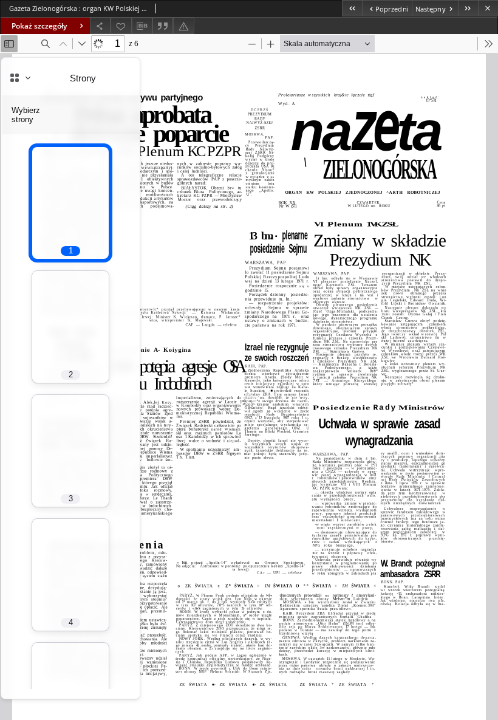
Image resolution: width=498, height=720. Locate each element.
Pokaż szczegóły (39, 26)
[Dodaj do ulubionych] (121, 26)
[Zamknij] (488, 8)
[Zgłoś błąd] (183, 26)
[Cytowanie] (162, 26)
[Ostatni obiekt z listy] (468, 8)
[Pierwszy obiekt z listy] (352, 8)
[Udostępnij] (100, 26)
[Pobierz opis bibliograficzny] (142, 26)
